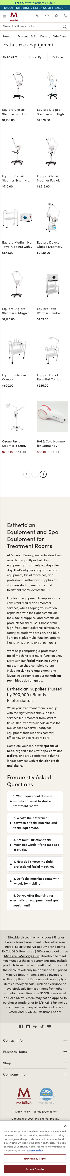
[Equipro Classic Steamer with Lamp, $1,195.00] (17, 85)
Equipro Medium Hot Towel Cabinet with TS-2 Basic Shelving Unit (17, 244)
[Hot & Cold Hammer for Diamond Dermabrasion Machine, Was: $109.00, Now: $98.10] (52, 416)
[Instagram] (28, 1026)
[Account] (56, 16)
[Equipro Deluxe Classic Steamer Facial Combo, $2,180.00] (52, 217)
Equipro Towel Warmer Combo (48, 311)
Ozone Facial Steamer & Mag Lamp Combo (13, 443)
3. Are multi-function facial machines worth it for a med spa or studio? (36, 844)
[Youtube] (49, 1026)
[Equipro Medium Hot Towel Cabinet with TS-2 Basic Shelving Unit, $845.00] (17, 217)
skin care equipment (35, 670)
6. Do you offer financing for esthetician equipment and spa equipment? (35, 900)
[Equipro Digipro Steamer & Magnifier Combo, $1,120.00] (17, 284)
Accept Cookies (35, 1169)
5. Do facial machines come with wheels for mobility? (36, 881)
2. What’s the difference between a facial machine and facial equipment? (35, 823)
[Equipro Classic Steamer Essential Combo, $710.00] (17, 151)
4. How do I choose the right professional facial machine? (33, 863)
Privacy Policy (21, 1111)
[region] (35, 1148)
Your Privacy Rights (35, 1158)
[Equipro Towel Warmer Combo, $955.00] (52, 284)
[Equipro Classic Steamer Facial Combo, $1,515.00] (52, 151)
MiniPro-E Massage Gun (21, 956)
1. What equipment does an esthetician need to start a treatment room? (32, 801)
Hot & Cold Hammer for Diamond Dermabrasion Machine (51, 443)
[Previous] (26, 474)
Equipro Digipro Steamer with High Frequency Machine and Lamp (51, 111)
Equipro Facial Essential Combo (49, 377)
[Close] (65, 1126)
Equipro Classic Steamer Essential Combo (15, 178)
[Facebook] (21, 1026)
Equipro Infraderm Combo (15, 377)
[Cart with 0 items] (65, 16)
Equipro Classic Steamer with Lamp (16, 111)
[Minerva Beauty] (14, 16)
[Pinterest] (35, 1026)
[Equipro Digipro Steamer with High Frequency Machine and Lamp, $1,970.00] (52, 85)
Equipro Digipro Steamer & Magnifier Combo (17, 311)
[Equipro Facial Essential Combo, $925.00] (52, 350)
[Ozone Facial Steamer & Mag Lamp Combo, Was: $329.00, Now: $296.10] (17, 416)
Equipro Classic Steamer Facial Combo (48, 178)
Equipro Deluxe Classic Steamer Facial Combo (48, 244)
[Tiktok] (42, 1026)
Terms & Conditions (46, 1111)
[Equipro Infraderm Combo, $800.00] (17, 350)
